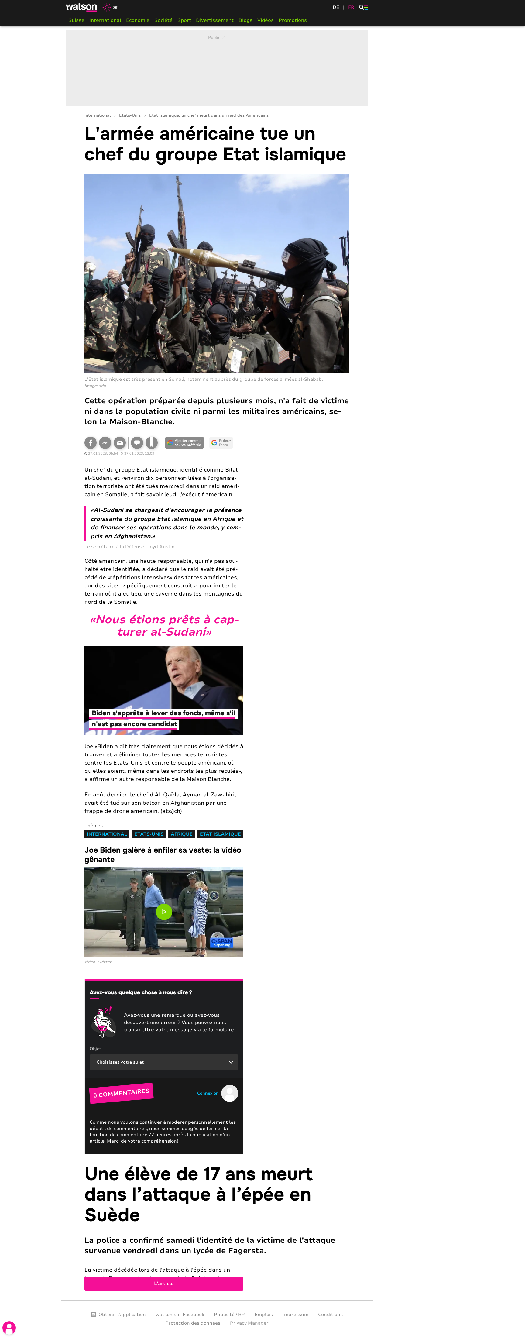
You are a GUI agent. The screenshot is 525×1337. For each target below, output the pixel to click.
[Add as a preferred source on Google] (185, 443)
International (105, 20)
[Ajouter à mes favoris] (152, 443)
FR (351, 7)
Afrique (182, 834)
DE (336, 7)
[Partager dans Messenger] (105, 443)
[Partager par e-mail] (120, 443)
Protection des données (192, 1323)
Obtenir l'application (122, 1314)
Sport (184, 20)
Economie (137, 20)
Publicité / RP (229, 1314)
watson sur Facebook (180, 1314)
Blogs (245, 20)
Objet (95, 1049)
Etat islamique (220, 834)
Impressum (295, 1314)
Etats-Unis (130, 116)
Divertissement (215, 20)
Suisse (76, 20)
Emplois (264, 1314)
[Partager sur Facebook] (90, 443)
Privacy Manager (249, 1323)
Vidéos (265, 20)
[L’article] (216, 1227)
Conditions (330, 1314)
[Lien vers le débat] (137, 443)
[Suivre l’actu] (221, 443)
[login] (9, 1328)
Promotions (293, 20)
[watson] (82, 7)
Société (163, 20)
